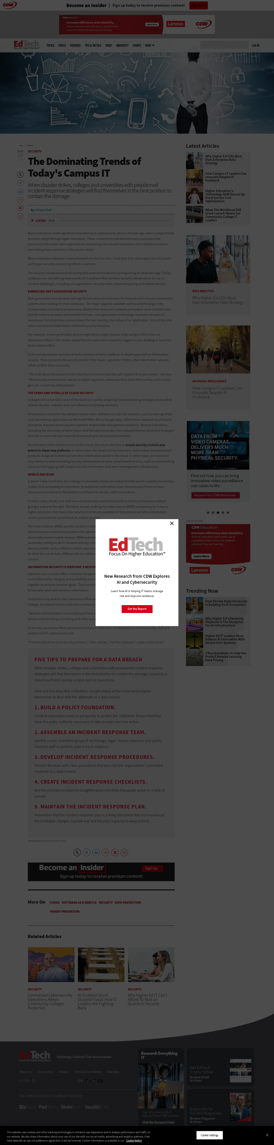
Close (172, 523)
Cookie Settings (210, 1135)
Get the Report (137, 609)
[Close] (267, 1135)
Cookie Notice (134, 1140)
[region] (137, 1135)
